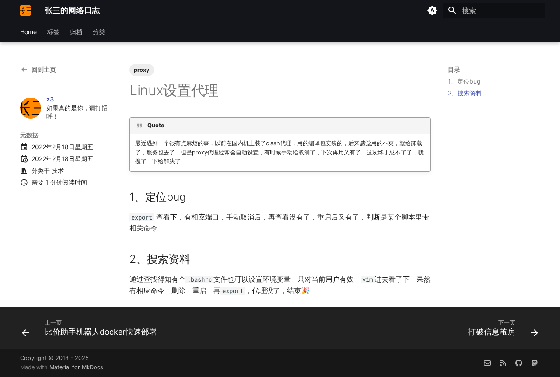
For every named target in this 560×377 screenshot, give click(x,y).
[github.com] (519, 363)
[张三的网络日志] (25, 10)
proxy (142, 69)
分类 (99, 31)
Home (28, 31)
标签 (53, 31)
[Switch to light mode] (432, 10)
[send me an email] (487, 363)
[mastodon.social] (535, 363)
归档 (76, 31)
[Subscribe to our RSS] (503, 363)
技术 (58, 170)
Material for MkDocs (76, 367)
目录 (454, 69)
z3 (50, 99)
